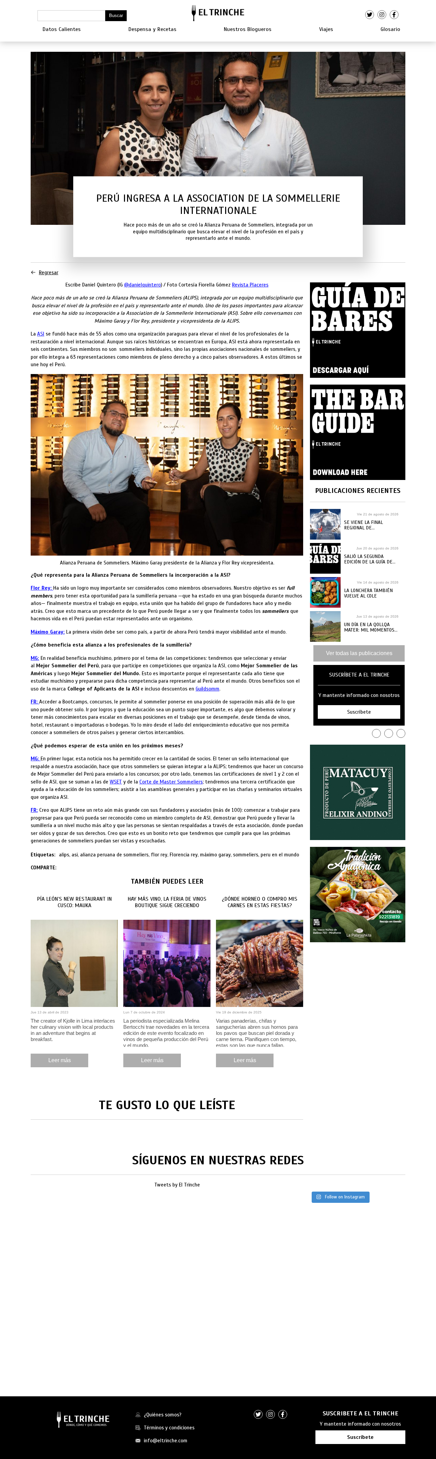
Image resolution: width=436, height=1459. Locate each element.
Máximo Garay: (48, 632)
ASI (40, 334)
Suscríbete (360, 1437)
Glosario (390, 29)
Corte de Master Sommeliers (171, 782)
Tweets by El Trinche (177, 1185)
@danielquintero (142, 285)
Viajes (326, 29)
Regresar (48, 272)
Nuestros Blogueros (247, 29)
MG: (35, 658)
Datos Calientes (62, 29)
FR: (34, 810)
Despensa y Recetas (152, 29)
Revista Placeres (250, 285)
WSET (116, 782)
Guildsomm (207, 689)
